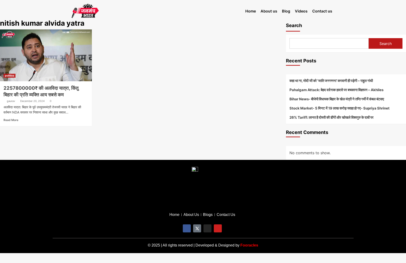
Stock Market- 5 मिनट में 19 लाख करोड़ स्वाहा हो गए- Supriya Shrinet (339, 108)
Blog (286, 11)
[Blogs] (208, 215)
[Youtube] (218, 228)
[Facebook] (187, 228)
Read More (11, 120)
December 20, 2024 (32, 101)
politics (9, 75)
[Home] (174, 215)
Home (250, 11)
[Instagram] (207, 228)
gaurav (11, 101)
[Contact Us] (225, 215)
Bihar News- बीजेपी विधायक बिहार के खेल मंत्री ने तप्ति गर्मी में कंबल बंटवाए (336, 99)
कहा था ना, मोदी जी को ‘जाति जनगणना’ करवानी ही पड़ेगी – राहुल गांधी (331, 80)
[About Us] (191, 215)
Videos (301, 11)
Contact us (322, 11)
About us (269, 11)
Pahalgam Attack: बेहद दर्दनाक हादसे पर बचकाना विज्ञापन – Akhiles (336, 90)
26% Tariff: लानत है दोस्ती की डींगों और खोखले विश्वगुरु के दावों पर (331, 117)
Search (294, 25)
